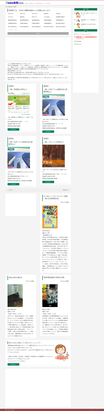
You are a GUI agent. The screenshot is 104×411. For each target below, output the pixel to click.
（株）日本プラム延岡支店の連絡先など (21, 143)
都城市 (21, 13)
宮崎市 (9, 13)
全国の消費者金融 (8, 6)
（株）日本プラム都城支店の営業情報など (55, 90)
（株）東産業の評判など (18, 89)
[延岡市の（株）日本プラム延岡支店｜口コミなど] (19, 170)
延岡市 (33, 13)
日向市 (9, 17)
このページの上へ (10, 410)
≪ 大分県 (10, 190)
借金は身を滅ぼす (15, 277)
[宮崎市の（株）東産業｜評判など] (19, 115)
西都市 (33, 17)
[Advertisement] (38, 49)
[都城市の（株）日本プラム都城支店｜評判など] (54, 117)
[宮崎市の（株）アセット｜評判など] (54, 167)
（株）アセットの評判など (54, 142)
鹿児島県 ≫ (66, 190)
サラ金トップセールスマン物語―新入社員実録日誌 (56, 197)
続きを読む (13, 129)
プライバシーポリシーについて (83, 34)
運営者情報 (78, 41)
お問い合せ (78, 44)
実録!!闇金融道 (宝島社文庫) (54, 277)
